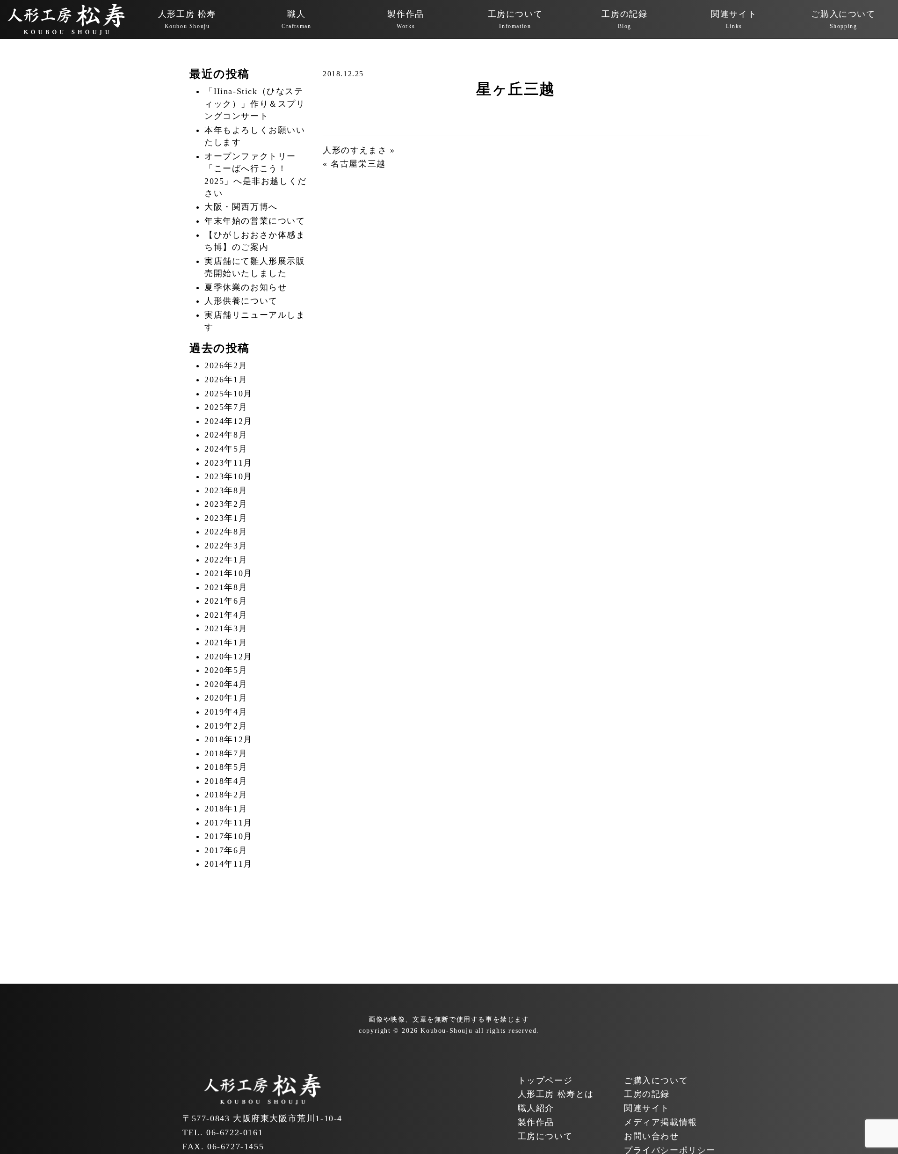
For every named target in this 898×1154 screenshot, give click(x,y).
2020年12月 (228, 656)
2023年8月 (225, 490)
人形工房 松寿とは (556, 1094)
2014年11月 (228, 864)
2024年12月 (228, 421)
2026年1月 (225, 379)
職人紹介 (536, 1108)
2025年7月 (225, 407)
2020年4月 (225, 684)
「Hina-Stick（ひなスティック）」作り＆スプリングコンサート (254, 104)
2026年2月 (225, 365)
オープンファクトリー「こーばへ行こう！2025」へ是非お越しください (255, 175)
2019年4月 (225, 711)
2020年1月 (225, 697)
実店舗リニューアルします (254, 321)
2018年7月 (225, 753)
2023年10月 (228, 476)
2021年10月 (228, 573)
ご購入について (843, 19)
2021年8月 (225, 587)
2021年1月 (225, 642)
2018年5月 (225, 767)
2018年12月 (228, 739)
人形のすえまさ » (359, 150)
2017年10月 (228, 836)
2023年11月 (228, 462)
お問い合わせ (651, 1136)
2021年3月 (225, 628)
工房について (515, 19)
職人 (296, 19)
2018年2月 (225, 794)
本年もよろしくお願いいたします (254, 136)
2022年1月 (225, 559)
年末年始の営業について (254, 221)
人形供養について (241, 301)
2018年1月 (225, 808)
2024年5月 (225, 448)
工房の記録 (624, 19)
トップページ (545, 1080)
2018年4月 (225, 781)
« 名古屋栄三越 (354, 163)
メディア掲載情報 (660, 1122)
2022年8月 (225, 531)
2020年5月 (225, 670)
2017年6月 (225, 850)
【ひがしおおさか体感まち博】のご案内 (254, 241)
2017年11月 (228, 822)
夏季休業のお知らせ (245, 287)
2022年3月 (225, 545)
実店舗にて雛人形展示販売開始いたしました (254, 267)
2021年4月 (225, 615)
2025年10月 (228, 393)
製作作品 (405, 19)
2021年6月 (225, 601)
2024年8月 (225, 434)
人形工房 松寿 (187, 19)
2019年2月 (225, 725)
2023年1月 (225, 518)
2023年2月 (225, 504)
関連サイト (734, 19)
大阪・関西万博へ (241, 207)
